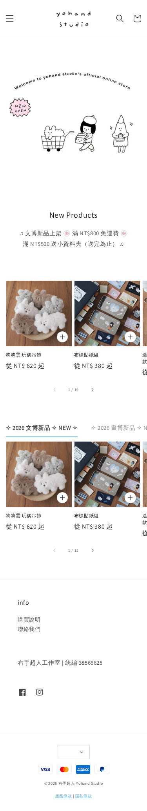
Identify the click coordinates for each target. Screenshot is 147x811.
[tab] (41, 427)
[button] (9, 18)
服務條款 (63, 795)
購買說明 (29, 619)
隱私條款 (83, 795)
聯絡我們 (29, 629)
